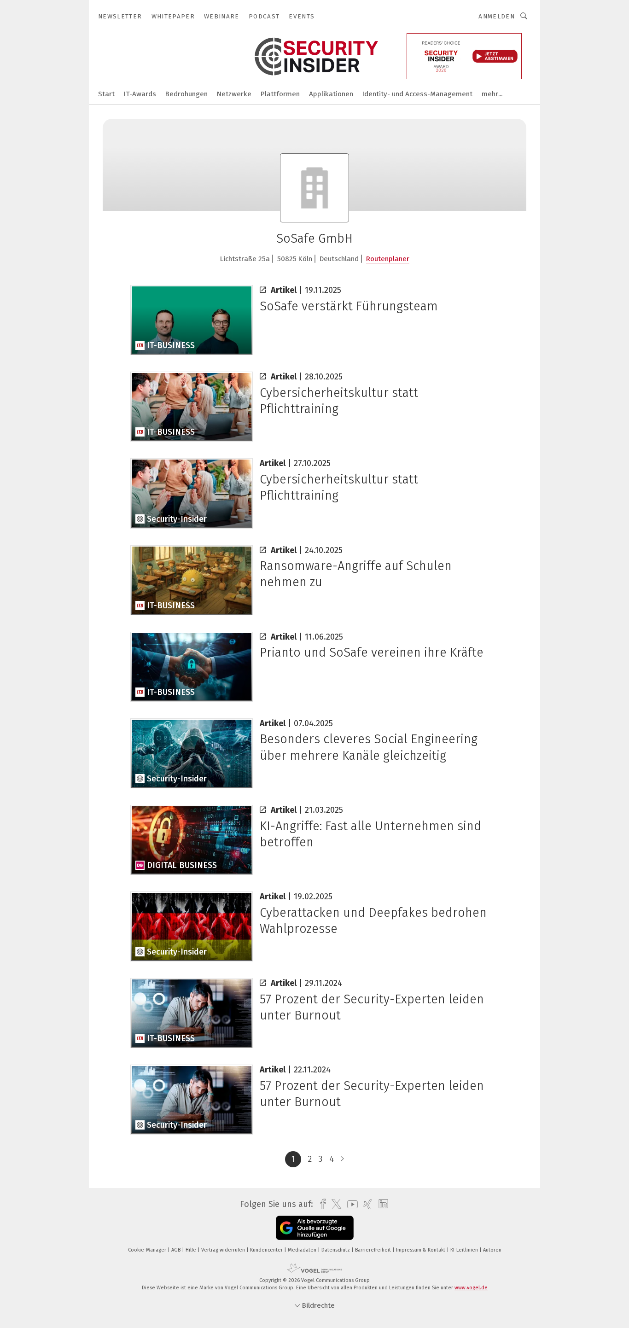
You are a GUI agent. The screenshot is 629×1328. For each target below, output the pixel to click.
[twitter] (334, 1204)
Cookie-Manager (148, 1250)
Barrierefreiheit (373, 1250)
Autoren (492, 1250)
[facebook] (321, 1204)
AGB (176, 1250)
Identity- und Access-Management (417, 94)
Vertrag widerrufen (223, 1250)
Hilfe (192, 1250)
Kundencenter (267, 1250)
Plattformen (280, 94)
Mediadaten (303, 1250)
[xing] (365, 1204)
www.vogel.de (471, 1288)
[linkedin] (381, 1204)
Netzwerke (234, 94)
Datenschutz (336, 1250)
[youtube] (350, 1204)
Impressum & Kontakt (421, 1250)
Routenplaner (387, 259)
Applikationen (331, 94)
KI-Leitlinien (464, 1250)
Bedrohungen (186, 94)
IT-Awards (140, 94)
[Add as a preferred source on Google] (315, 1228)
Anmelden (496, 16)
